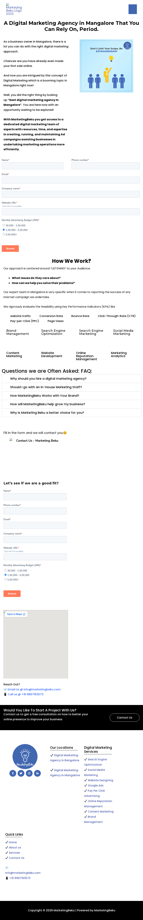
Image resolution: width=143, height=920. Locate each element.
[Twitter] (21, 773)
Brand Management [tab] (17, 332)
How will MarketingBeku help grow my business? (47, 404)
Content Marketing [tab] (14, 354)
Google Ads (96, 785)
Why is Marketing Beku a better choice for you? (47, 412)
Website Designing (100, 780)
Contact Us (16, 858)
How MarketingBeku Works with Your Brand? (44, 395)
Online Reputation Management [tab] (86, 356)
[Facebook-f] (12, 773)
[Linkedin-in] (37, 773)
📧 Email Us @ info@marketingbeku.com (32, 689)
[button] (71, 378)
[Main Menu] (133, 9)
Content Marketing (101, 811)
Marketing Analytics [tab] (119, 354)
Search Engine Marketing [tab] (91, 332)
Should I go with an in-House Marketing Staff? (46, 387)
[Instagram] (29, 773)
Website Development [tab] (51, 354)
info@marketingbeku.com (23, 873)
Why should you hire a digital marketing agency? (48, 378)
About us (15, 847)
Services (14, 853)
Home (12, 842)
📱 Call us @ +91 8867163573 (23, 694)
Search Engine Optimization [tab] (53, 332)
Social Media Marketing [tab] (123, 332)
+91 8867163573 (20, 878)
